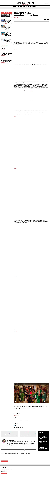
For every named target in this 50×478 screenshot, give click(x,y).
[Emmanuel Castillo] (14, 19)
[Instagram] (4, 473)
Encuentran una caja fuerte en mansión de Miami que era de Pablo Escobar (28, 435)
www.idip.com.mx (16, 415)
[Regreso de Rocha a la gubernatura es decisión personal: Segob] (3, 15)
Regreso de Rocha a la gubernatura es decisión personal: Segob (8, 16)
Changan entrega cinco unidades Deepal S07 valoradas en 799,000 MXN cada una (8, 21)
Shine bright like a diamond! (5, 63)
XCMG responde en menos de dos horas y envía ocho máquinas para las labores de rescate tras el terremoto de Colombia (8, 27)
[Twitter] (46, 19)
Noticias (6, 23)
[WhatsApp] (48, 19)
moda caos (21, 427)
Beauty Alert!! (3, 48)
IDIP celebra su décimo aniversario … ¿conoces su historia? (6, 54)
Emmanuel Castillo (19, 19)
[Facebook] (45, 19)
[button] (36, 6)
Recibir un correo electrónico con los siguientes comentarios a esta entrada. (10, 453)
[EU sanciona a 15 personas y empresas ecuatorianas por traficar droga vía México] (3, 39)
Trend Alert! (3, 51)
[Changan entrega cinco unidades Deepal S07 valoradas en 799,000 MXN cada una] (3, 20)
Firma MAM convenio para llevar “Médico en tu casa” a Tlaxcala (10, 435)
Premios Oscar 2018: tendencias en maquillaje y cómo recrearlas (6, 61)
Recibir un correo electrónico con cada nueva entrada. (24, 453)
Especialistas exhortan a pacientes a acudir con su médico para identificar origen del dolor (8, 34)
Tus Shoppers (3, 49)
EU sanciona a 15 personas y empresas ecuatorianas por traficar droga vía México (8, 40)
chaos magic (17, 427)
